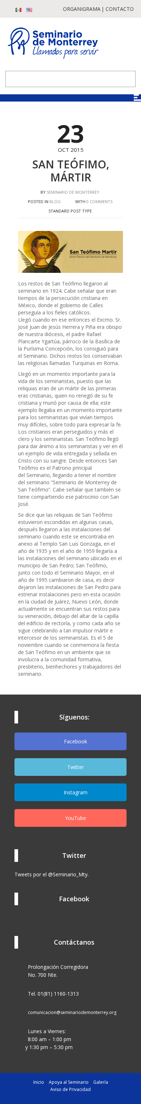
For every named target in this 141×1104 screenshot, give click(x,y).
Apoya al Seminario (69, 1082)
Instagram (74, 792)
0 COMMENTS (99, 201)
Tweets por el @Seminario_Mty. (51, 874)
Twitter (75, 767)
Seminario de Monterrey (73, 192)
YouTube (75, 818)
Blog (55, 201)
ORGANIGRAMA (82, 8)
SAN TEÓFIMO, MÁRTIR (70, 171)
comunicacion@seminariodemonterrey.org (72, 1012)
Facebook (75, 741)
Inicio (38, 1082)
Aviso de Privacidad (70, 1089)
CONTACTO (120, 8)
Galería (100, 1082)
